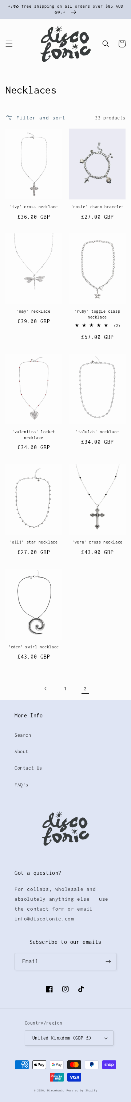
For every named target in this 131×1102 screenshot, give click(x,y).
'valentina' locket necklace (33, 435)
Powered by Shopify (82, 1090)
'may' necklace (33, 311)
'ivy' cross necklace (34, 207)
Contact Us (28, 768)
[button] (9, 44)
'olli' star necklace (34, 542)
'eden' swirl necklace (33, 647)
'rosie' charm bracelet (97, 207)
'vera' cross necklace (97, 542)
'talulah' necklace (97, 432)
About (21, 751)
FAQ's (21, 785)
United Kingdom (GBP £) (62, 1038)
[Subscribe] (108, 961)
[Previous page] (46, 688)
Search (23, 735)
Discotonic (55, 1090)
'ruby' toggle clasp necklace (97, 314)
